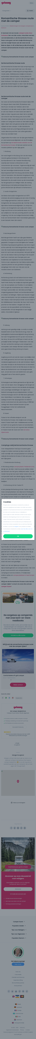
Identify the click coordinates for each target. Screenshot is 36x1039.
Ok (18, 536)
